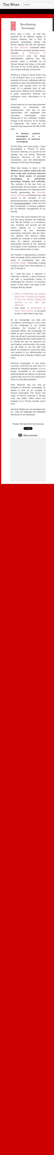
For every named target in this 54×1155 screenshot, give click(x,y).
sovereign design (18, 262)
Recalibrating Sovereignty (28, 26)
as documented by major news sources (30, 309)
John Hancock (21, 47)
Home (17, 11)
